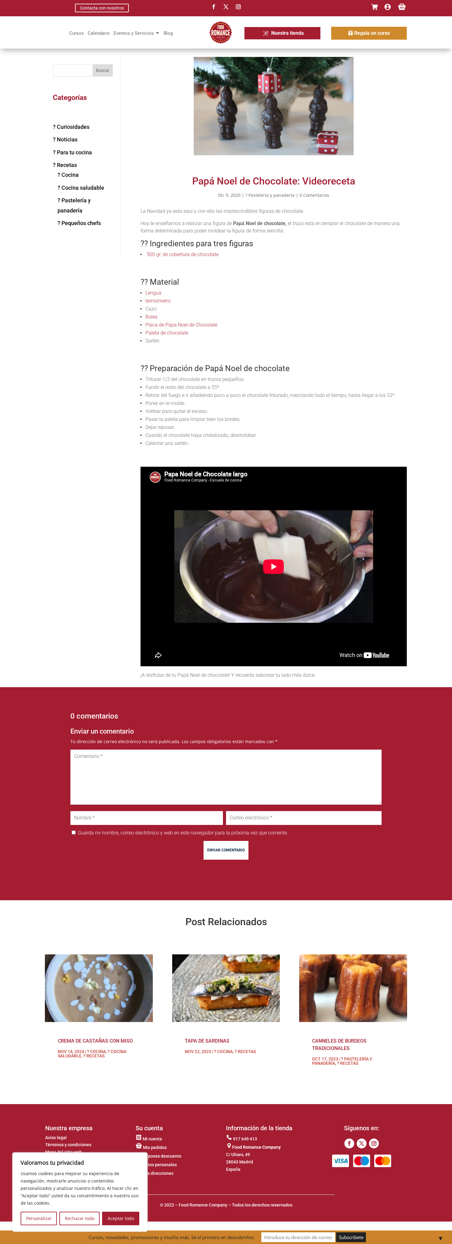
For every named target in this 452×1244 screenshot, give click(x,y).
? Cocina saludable (80, 187)
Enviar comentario (226, 850)
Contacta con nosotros (102, 8)
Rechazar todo (79, 1218)
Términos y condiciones (68, 1144)
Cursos (76, 33)
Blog (168, 33)
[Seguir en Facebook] (214, 7)
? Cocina (68, 175)
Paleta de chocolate (166, 333)
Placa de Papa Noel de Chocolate (181, 325)
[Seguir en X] (226, 7)
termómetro (158, 301)
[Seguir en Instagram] (238, 7)
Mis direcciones (157, 1173)
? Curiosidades (71, 127)
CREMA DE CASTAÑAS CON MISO (95, 1041)
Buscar (102, 70)
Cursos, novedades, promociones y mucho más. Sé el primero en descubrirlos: (172, 1237)
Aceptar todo (121, 1218)
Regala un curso (372, 33)
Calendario (99, 33)
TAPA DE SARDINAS (207, 1041)
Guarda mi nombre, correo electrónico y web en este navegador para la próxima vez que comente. (183, 833)
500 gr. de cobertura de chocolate (183, 254)
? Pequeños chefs (79, 223)
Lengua (153, 293)
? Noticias (65, 139)
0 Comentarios (314, 195)
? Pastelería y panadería (270, 195)
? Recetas (65, 165)
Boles (151, 317)
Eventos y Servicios (133, 33)
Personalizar (39, 1218)
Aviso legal (56, 1137)
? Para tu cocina (72, 152)
